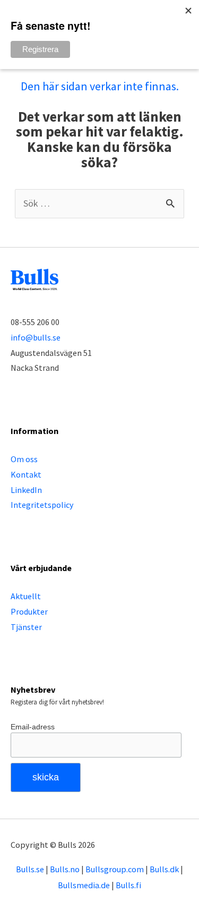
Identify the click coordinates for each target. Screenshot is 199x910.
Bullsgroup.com (114, 869)
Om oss (24, 459)
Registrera (40, 49)
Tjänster (26, 627)
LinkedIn (26, 489)
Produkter (29, 611)
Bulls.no (65, 869)
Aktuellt (26, 596)
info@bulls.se (35, 337)
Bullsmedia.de (84, 885)
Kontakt (26, 474)
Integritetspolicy (42, 504)
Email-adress (33, 726)
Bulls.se (30, 869)
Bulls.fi (128, 885)
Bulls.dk (164, 869)
